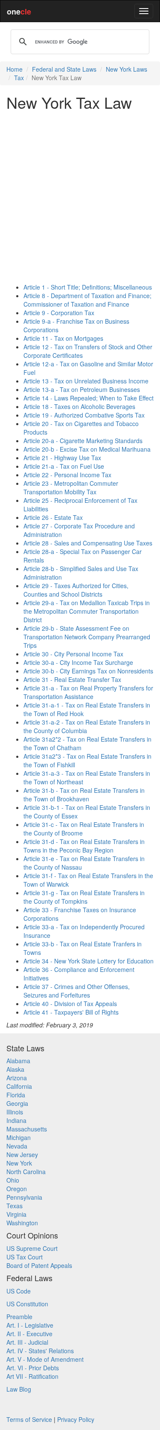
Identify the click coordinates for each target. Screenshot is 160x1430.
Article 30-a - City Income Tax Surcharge (78, 662)
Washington (22, 1222)
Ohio (12, 1180)
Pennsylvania (24, 1197)
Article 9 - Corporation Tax (58, 312)
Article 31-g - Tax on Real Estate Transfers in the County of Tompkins (84, 896)
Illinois (14, 1112)
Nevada (16, 1146)
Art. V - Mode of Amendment (45, 1359)
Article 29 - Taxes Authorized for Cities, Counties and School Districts (75, 589)
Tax (19, 77)
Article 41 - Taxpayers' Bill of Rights (71, 1012)
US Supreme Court (32, 1248)
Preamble (19, 1316)
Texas (14, 1205)
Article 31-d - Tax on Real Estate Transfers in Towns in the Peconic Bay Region (84, 845)
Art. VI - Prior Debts (32, 1367)
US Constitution (27, 1303)
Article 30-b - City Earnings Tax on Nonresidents (88, 671)
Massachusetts (26, 1129)
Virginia (16, 1214)
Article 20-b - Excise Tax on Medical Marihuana (87, 449)
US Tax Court (24, 1257)
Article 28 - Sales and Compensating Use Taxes (87, 543)
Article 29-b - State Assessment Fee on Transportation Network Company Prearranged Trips (86, 637)
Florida (15, 1095)
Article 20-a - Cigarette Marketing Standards (83, 440)
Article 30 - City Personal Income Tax (73, 654)
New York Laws (126, 69)
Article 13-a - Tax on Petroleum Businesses (81, 389)
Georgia (17, 1103)
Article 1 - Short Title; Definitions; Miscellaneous (87, 287)
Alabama (18, 1060)
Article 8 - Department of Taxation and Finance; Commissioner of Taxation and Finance (87, 299)
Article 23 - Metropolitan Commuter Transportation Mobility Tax (70, 487)
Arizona (16, 1077)
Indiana (16, 1120)
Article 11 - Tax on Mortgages (63, 338)
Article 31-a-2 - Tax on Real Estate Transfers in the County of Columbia (86, 726)
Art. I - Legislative (29, 1325)
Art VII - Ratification (32, 1376)
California (19, 1086)
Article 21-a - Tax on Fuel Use (63, 466)
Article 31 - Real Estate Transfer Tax (72, 679)
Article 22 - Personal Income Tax (67, 474)
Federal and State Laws (64, 69)
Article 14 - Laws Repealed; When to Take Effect (88, 398)
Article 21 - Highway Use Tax (62, 457)
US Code (18, 1291)
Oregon (16, 1188)
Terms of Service (29, 1419)
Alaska (15, 1069)
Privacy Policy (75, 1419)
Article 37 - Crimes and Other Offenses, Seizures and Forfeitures (76, 990)
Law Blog (18, 1389)
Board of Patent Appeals (39, 1265)
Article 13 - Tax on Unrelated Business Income (85, 381)
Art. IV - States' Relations (40, 1350)
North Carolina (26, 1171)
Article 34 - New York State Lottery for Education (88, 961)
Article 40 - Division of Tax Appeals (70, 1003)
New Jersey (22, 1154)
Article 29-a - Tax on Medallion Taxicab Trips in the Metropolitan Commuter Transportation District (86, 611)
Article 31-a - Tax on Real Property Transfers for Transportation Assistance (88, 692)
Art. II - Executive (29, 1333)
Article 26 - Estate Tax (53, 517)
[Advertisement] (80, 197)
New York (19, 1163)
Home (14, 69)
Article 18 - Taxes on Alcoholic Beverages (79, 406)
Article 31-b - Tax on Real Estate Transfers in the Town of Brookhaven (84, 794)
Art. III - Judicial (27, 1342)
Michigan (18, 1137)
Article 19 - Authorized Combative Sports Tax (84, 415)
